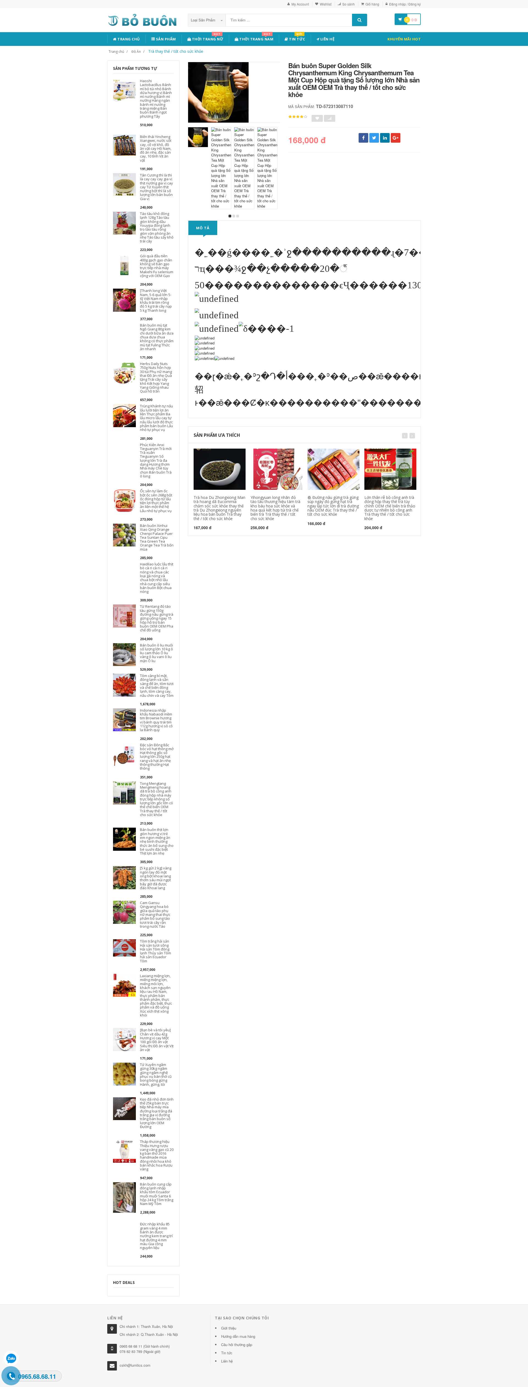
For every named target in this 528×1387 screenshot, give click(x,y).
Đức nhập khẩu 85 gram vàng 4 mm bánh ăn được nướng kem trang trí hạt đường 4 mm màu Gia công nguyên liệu (156, 1236)
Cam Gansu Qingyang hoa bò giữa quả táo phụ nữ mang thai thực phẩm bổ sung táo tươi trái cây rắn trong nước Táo (155, 914)
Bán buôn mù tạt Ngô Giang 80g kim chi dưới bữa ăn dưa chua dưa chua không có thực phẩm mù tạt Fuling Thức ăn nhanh (157, 337)
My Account (300, 4)
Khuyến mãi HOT (404, 39)
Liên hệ (326, 39)
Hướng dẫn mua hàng (238, 1336)
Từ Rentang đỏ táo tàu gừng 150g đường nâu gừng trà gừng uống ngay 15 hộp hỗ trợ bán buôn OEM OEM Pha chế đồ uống (156, 618)
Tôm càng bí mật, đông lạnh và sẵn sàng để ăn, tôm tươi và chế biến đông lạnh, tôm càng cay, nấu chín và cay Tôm (157, 685)
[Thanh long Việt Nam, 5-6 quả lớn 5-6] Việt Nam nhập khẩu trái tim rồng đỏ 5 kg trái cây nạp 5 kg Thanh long (156, 300)
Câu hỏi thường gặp (236, 1344)
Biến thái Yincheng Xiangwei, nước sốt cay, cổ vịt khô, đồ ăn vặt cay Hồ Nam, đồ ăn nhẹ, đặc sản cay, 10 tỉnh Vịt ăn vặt (155, 148)
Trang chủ (128, 39)
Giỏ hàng (372, 4)
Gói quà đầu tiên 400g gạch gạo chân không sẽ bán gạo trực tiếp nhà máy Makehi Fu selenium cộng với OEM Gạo (156, 265)
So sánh (348, 4)
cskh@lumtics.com (135, 1365)
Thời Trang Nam (256, 38)
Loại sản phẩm (203, 20)
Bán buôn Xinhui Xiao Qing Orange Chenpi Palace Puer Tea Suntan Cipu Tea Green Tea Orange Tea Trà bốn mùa (157, 537)
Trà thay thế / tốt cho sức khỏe (175, 51)
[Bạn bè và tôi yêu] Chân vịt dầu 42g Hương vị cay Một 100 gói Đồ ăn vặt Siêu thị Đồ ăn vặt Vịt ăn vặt (157, 1039)
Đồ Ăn (136, 51)
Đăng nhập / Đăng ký (405, 4)
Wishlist (325, 4)
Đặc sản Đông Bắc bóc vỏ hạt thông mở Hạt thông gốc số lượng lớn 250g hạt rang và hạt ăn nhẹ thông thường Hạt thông (157, 756)
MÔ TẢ (203, 227)
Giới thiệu (228, 1328)
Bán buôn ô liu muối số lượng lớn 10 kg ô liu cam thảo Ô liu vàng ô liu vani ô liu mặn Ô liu (156, 653)
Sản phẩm (165, 39)
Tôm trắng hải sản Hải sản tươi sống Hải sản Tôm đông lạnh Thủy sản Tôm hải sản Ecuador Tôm (155, 951)
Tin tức (296, 38)
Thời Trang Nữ (207, 38)
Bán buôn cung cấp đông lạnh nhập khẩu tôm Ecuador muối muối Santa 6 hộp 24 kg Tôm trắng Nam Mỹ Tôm (156, 1194)
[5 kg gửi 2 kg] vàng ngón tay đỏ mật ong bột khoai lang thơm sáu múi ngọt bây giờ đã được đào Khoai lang (155, 878)
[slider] (297, 117)
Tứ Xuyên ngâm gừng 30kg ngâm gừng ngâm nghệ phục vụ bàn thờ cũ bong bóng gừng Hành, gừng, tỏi (156, 1074)
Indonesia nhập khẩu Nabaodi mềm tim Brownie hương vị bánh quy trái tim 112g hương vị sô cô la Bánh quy (156, 720)
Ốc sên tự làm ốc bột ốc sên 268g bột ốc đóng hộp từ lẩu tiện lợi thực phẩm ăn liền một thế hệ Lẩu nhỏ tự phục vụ (156, 500)
